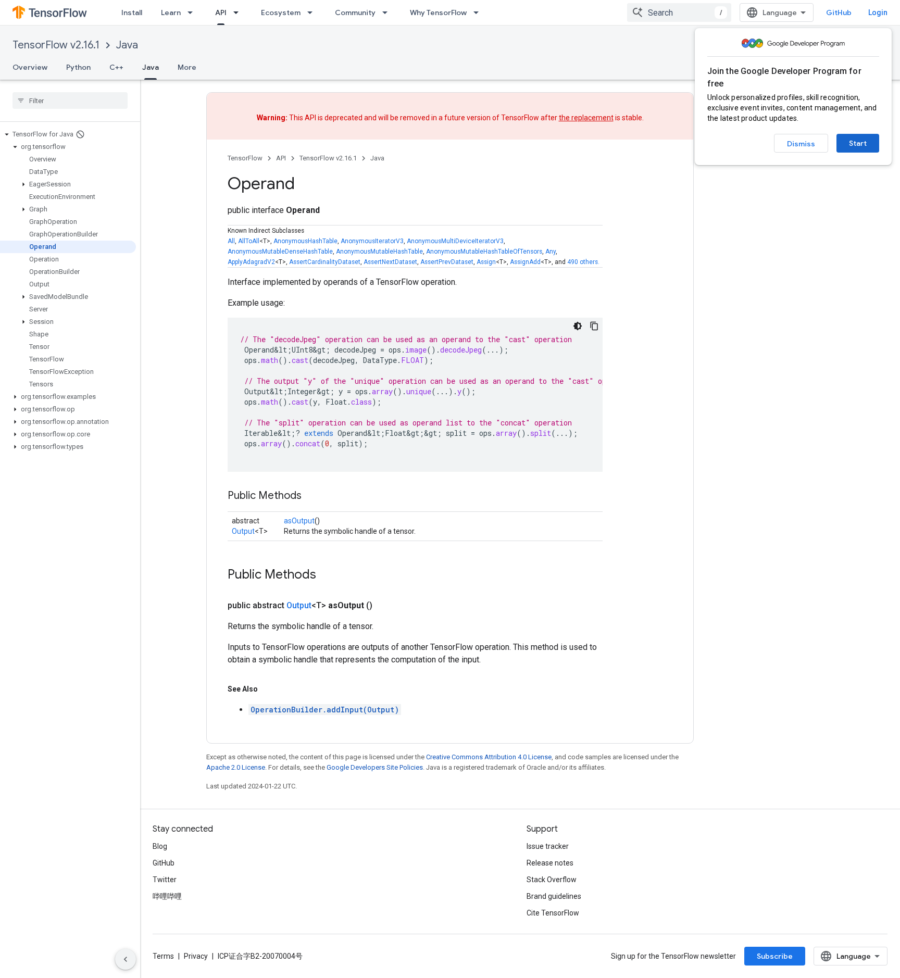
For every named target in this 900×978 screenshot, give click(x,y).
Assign (486, 262)
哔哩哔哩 (167, 896)
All (231, 241)
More (187, 67)
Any (550, 251)
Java (127, 45)
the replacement (586, 118)
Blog (160, 846)
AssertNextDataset (390, 262)
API (221, 12)
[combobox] (679, 12)
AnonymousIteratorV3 (372, 241)
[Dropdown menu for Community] (388, 12)
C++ (116, 67)
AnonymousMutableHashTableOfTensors (484, 251)
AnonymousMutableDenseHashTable (280, 251)
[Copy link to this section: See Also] (268, 689)
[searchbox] (70, 100)
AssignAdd (525, 262)
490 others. (583, 262)
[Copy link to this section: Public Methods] (312, 496)
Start (858, 143)
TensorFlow (245, 158)
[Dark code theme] (577, 326)
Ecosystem (281, 12)
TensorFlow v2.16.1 (55, 45)
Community (355, 12)
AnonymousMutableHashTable (379, 251)
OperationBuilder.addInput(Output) (325, 709)
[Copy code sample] (594, 326)
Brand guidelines (554, 896)
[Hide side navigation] (125, 959)
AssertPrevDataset (446, 262)
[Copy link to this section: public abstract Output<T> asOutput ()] (384, 605)
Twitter (165, 879)
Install (131, 12)
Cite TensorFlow (553, 913)
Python (78, 67)
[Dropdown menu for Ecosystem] (313, 12)
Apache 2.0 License (235, 767)
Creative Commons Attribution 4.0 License (489, 757)
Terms (163, 956)
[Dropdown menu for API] (239, 12)
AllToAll (248, 241)
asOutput (299, 521)
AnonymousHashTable (305, 241)
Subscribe (775, 956)
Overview (29, 67)
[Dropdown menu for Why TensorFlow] (479, 12)
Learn (171, 12)
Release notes (550, 863)
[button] (68, 134)
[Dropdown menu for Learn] (193, 12)
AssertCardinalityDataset (324, 262)
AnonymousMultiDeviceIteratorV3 (455, 241)
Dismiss (801, 143)
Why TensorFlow (438, 12)
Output (243, 531)
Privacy (196, 956)
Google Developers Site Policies (375, 767)
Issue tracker (548, 846)
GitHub (839, 12)
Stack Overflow (552, 879)
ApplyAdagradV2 (251, 262)
